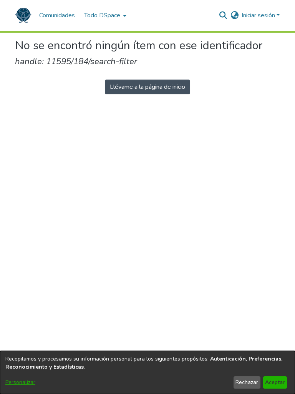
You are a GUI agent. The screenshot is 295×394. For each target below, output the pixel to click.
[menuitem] (104, 15)
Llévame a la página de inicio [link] (147, 87)
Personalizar (20, 382)
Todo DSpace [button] (102, 15)
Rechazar (246, 382)
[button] (23, 15)
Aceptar (275, 382)
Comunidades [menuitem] (57, 15)
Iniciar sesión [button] (259, 15)
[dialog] (147, 372)
